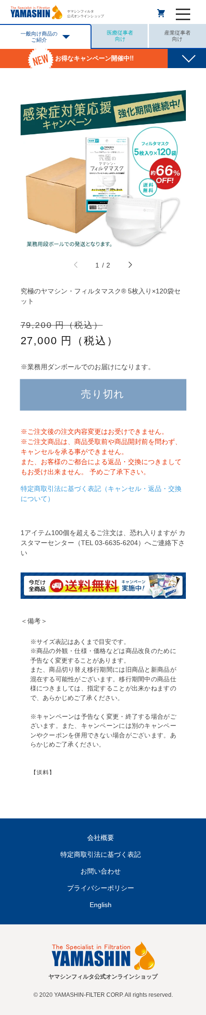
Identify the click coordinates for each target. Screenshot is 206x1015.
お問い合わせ (100, 871)
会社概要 (100, 837)
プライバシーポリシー (100, 888)
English (101, 905)
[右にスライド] (129, 265)
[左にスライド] (76, 265)
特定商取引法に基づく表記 (100, 854)
